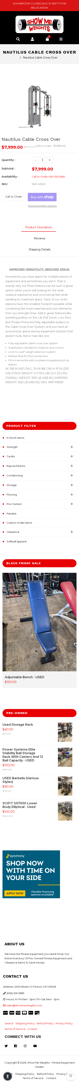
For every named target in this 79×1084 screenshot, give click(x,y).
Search (9, 1023)
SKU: (5, 184)
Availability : (10, 176)
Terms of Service (15, 1028)
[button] (7, 1076)
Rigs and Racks (16, 465)
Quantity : (8, 160)
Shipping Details (39, 249)
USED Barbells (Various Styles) (20, 780)
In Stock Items (15, 437)
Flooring (12, 494)
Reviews (39, 238)
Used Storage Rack (17, 724)
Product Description (38, 227)
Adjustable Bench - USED (24, 677)
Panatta (11, 513)
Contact (32, 1028)
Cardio (11, 456)
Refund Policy (45, 1023)
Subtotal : (8, 168)
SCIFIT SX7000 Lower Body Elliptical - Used (19, 805)
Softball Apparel (17, 541)
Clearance (13, 531)
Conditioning (15, 475)
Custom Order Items (19, 522)
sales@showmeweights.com (24, 1005)
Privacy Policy (64, 1023)
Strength (12, 446)
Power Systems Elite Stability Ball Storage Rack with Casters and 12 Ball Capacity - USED (22, 755)
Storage (12, 485)
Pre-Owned (14, 503)
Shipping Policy (25, 1023)
